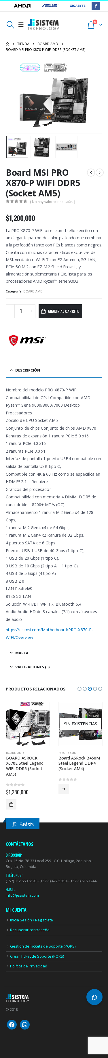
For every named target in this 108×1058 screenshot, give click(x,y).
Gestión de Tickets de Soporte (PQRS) (42, 946)
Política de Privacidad (28, 966)
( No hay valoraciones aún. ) (52, 201)
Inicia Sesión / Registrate (31, 920)
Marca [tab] (22, 652)
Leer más (63, 789)
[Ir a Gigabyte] (78, 5)
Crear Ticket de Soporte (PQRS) (37, 956)
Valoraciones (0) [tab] (32, 666)
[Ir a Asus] (51, 5)
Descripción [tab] (27, 370)
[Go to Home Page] (7, 44)
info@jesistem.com (22, 895)
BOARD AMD (33, 291)
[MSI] (27, 340)
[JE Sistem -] (43, 24)
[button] (13, 95)
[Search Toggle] (10, 24)
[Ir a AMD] (23, 5)
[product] (28, 724)
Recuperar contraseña (30, 929)
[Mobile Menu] (21, 25)
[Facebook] (96, 6)
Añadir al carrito (63, 311)
